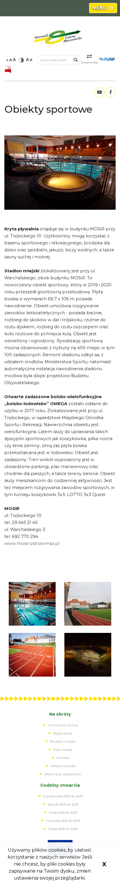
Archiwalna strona (63, 725)
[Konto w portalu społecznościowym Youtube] (99, 92)
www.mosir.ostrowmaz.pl (31, 543)
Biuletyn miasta (62, 741)
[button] (103, 8)
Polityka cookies (62, 766)
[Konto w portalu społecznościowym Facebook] (110, 92)
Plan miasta (63, 750)
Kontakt (63, 758)
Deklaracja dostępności (62, 774)
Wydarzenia (63, 733)
